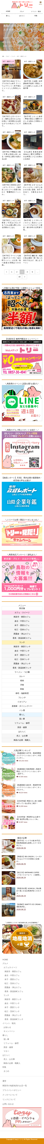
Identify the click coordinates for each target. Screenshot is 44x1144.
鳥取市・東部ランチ (22, 647)
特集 (35, 16)
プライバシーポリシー (11, 1090)
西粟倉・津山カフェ (22, 634)
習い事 (22, 719)
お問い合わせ (8, 1104)
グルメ (22, 11)
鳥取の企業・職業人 (22, 740)
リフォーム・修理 (22, 723)
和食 (22, 689)
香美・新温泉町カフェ (22, 638)
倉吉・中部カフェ (22, 621)
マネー (6, 1051)
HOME (8, 11)
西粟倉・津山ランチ (22, 664)
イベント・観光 (36, 11)
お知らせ (7, 1027)
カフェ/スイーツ (10, 967)
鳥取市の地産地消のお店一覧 (14, 1086)
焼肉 (22, 681)
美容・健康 (22, 727)
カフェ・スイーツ (22, 613)
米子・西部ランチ (22, 655)
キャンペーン (9, 1031)
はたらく (22, 16)
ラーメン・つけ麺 (22, 672)
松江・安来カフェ (22, 630)
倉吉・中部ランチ (22, 651)
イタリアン (22, 702)
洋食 (22, 685)
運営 (4, 1081)
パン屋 (22, 710)
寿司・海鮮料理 (22, 693)
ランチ (22, 642)
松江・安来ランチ (22, 659)
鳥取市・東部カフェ (22, 617)
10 (19, 277)
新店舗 (22, 608)
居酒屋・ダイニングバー (22, 706)
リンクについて (9, 1099)
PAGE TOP (40, 1107)
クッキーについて (9, 1095)
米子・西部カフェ (22, 625)
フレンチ (22, 698)
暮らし (8, 16)
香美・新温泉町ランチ (22, 668)
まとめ (6, 1071)
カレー (22, 676)
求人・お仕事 (22, 736)
